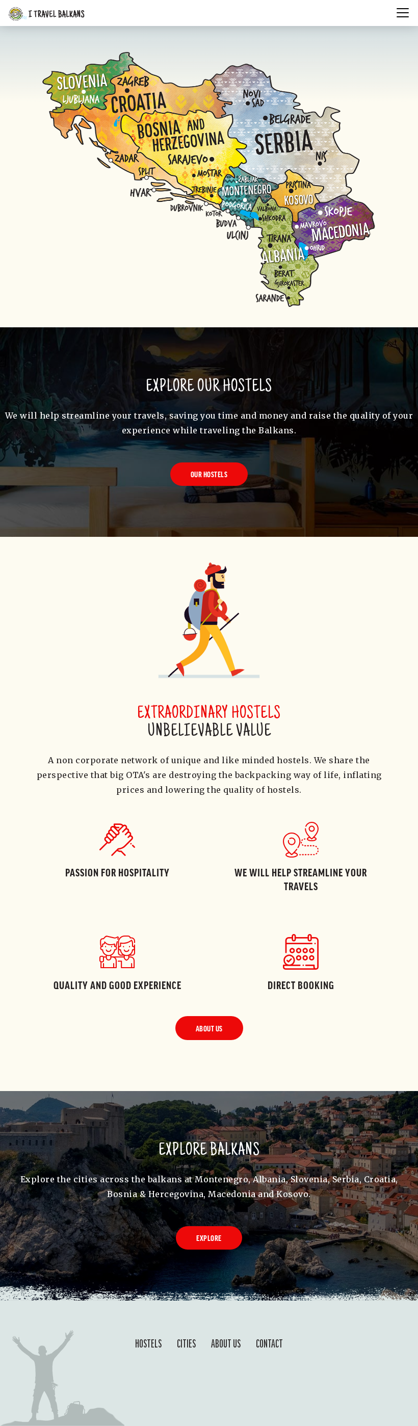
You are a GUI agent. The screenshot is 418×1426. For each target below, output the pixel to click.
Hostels (148, 1342)
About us (209, 1028)
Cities (186, 1342)
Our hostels (209, 474)
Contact (269, 1342)
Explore (209, 1238)
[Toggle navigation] (404, 12)
